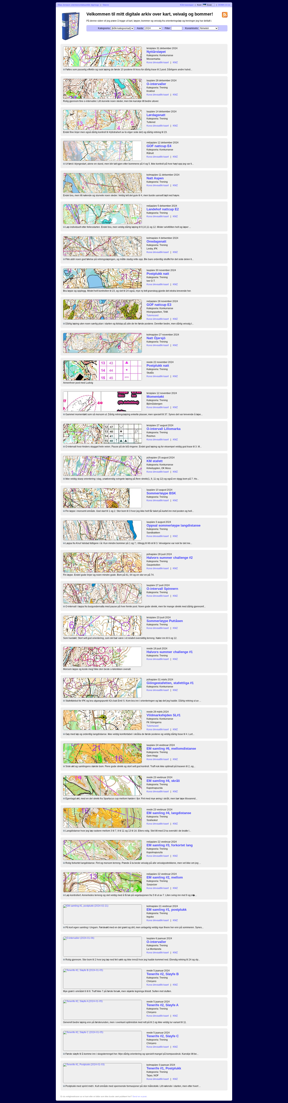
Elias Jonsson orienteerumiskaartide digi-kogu (78, 5)
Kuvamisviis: (191, 28)
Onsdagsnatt (156, 241)
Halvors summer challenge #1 (170, 652)
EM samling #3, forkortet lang (170, 845)
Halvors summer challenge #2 (170, 558)
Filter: (168, 28)
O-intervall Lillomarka (163, 429)
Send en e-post (139, 1096)
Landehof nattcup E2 (163, 209)
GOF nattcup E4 (159, 146)
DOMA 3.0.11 (224, 5)
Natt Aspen (155, 178)
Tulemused (152, 315)
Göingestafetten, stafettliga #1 (170, 683)
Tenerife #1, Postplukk (164, 1068)
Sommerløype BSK (161, 493)
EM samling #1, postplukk (167, 910)
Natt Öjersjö (156, 338)
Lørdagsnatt (156, 115)
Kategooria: (104, 28)
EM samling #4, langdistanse (169, 813)
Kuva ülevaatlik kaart (158, 62)
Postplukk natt (158, 274)
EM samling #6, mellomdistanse (171, 748)
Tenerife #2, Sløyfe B (163, 974)
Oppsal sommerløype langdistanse (173, 525)
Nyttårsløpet (156, 52)
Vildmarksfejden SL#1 (163, 715)
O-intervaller (156, 84)
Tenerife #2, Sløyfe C (163, 1036)
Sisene (106, 5)
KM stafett (155, 461)
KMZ (175, 62)
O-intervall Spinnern (162, 589)
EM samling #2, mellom (165, 877)
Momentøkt (155, 397)
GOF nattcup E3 (159, 305)
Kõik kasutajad (186, 5)
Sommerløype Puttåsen (165, 621)
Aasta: (140, 28)
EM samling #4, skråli (163, 781)
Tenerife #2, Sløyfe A (162, 1005)
